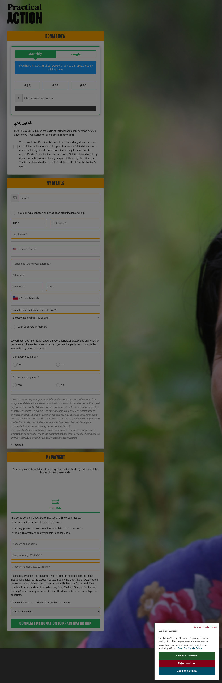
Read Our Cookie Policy (190, 648)
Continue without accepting (205, 627)
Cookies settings (187, 671)
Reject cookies (186, 663)
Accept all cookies (187, 655)
